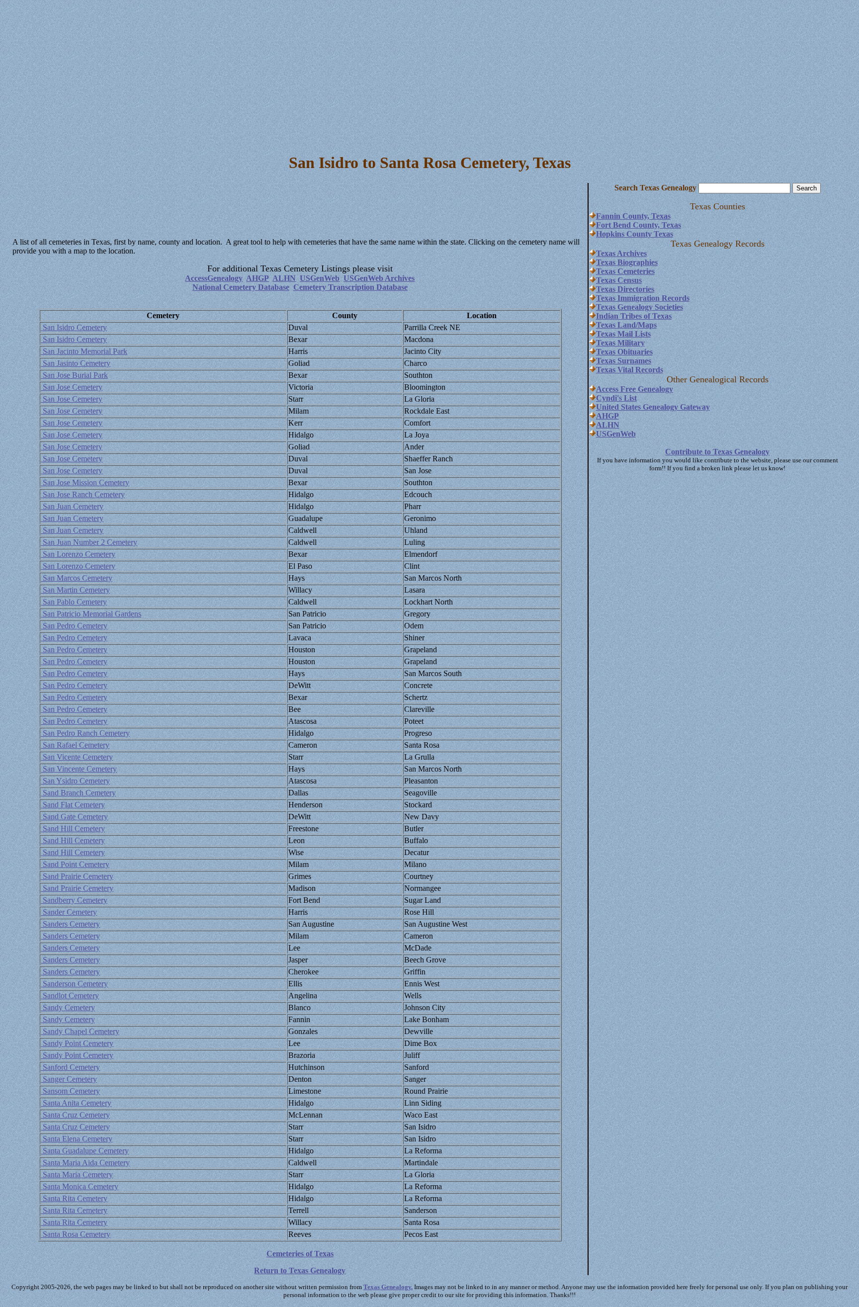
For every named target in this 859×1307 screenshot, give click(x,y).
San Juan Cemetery (72, 506)
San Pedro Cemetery (74, 625)
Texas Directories (625, 289)
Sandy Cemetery (68, 1007)
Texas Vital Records (629, 369)
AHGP (257, 278)
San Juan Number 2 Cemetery (89, 542)
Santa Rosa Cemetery (75, 1234)
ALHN (284, 278)
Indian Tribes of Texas (634, 316)
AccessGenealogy (214, 278)
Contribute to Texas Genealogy (717, 451)
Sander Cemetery (69, 912)
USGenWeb (320, 278)
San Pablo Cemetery (74, 602)
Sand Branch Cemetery (78, 792)
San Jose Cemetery (71, 387)
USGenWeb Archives (379, 278)
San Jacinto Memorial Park (84, 351)
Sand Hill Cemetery (73, 828)
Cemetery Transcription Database (350, 287)
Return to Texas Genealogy (299, 1270)
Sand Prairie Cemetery (77, 876)
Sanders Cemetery (70, 924)
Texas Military (620, 343)
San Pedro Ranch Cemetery (85, 733)
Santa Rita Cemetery (74, 1198)
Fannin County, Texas (633, 216)
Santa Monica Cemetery (79, 1186)
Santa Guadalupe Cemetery (85, 1150)
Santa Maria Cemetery (77, 1174)
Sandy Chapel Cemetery (80, 1031)
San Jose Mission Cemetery (85, 482)
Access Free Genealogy (634, 389)
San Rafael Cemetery (75, 745)
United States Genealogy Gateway (653, 407)
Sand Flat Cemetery (73, 804)
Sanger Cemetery (69, 1079)
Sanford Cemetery (70, 1067)
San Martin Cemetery (75, 590)
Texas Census (619, 280)
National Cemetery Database (240, 287)
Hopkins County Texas (634, 234)
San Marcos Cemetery (76, 578)
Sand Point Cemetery (75, 864)
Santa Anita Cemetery (76, 1103)
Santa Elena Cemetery (76, 1138)
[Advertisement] (429, 73)
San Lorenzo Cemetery (78, 554)
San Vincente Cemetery (79, 769)
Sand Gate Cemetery (74, 816)
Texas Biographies (627, 262)
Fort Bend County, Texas (638, 225)
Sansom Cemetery (70, 1091)
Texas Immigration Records (642, 298)
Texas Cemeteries (625, 271)
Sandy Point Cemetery (77, 1043)
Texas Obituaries (624, 352)
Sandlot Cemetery (70, 995)
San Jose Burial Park (74, 375)
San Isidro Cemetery (74, 327)
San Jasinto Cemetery (75, 363)
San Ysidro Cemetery (75, 781)
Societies (668, 307)
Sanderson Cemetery (74, 983)
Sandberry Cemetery (74, 900)
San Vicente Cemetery (77, 757)
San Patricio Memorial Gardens (91, 614)
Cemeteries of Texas (300, 1253)
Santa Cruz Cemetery (75, 1115)
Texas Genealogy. (388, 1287)
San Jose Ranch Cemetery (83, 494)
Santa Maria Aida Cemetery (85, 1162)
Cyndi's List (616, 398)
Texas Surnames (623, 360)
